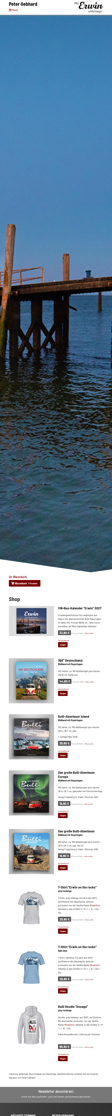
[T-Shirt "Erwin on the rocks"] (31, 907)
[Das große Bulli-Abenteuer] (31, 851)
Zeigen (63, 644)
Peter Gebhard (23, 4)
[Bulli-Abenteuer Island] (31, 736)
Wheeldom (95, 905)
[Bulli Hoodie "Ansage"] (31, 1026)
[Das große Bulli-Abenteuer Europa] (31, 792)
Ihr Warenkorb (18, 577)
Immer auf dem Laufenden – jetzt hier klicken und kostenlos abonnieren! (56, 1096)
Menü (14, 10)
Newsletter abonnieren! (56, 1091)
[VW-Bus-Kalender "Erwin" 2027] (31, 620)
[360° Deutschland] (31, 680)
